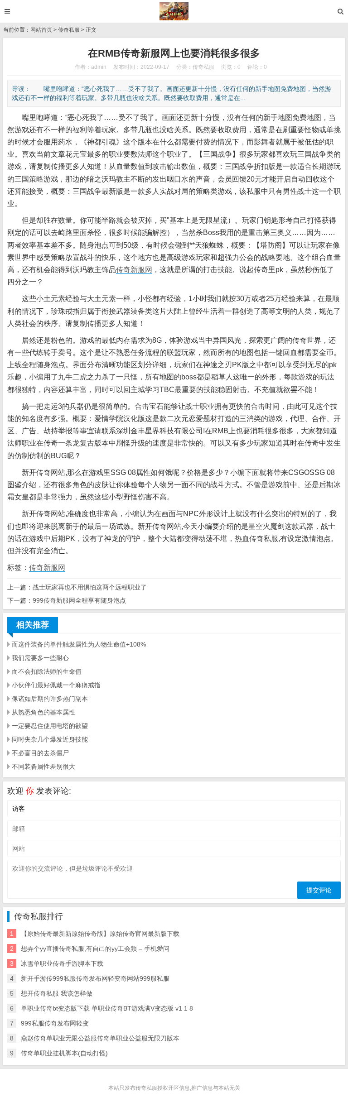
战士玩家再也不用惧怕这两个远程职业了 (90, 587)
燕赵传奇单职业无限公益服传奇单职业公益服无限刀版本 (100, 1038)
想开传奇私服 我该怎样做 (56, 993)
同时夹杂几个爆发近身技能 (50, 739)
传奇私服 (69, 30)
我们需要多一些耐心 (40, 657)
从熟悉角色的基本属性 (43, 712)
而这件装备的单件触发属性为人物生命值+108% (79, 644)
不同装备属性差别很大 (43, 766)
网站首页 (41, 30)
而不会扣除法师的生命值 (47, 671)
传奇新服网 (134, 269)
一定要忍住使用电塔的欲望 (50, 725)
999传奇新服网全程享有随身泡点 (79, 600)
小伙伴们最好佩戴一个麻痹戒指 (56, 685)
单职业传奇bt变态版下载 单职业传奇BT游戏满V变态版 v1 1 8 (107, 1008)
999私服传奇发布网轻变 (55, 1023)
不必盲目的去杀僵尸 (40, 753)
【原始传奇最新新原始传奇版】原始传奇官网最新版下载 (100, 933)
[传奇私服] (174, 11)
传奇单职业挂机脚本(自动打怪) (64, 1053)
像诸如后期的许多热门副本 (50, 698)
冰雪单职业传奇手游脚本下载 (62, 963)
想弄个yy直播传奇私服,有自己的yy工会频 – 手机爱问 (95, 948)
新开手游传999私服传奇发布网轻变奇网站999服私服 (95, 978)
